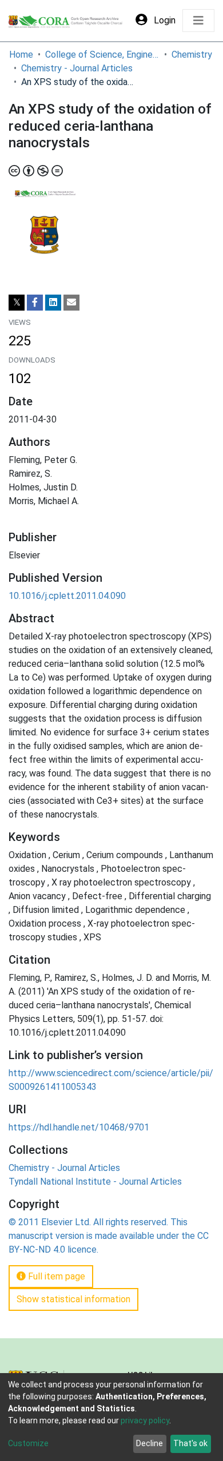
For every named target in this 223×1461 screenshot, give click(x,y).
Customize (28, 1443)
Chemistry (192, 54)
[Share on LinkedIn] (53, 303)
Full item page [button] (55, 1276)
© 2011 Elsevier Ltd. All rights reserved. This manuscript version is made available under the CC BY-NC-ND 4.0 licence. (109, 1236)
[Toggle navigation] (198, 20)
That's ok (190, 1443)
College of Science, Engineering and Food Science (102, 54)
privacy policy (145, 1420)
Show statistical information (73, 1299)
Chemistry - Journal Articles (77, 68)
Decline (149, 1443)
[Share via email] (71, 303)
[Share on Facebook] (35, 303)
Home (21, 54)
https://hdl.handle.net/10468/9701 (79, 1127)
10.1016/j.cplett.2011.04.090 (67, 595)
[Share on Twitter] (17, 303)
